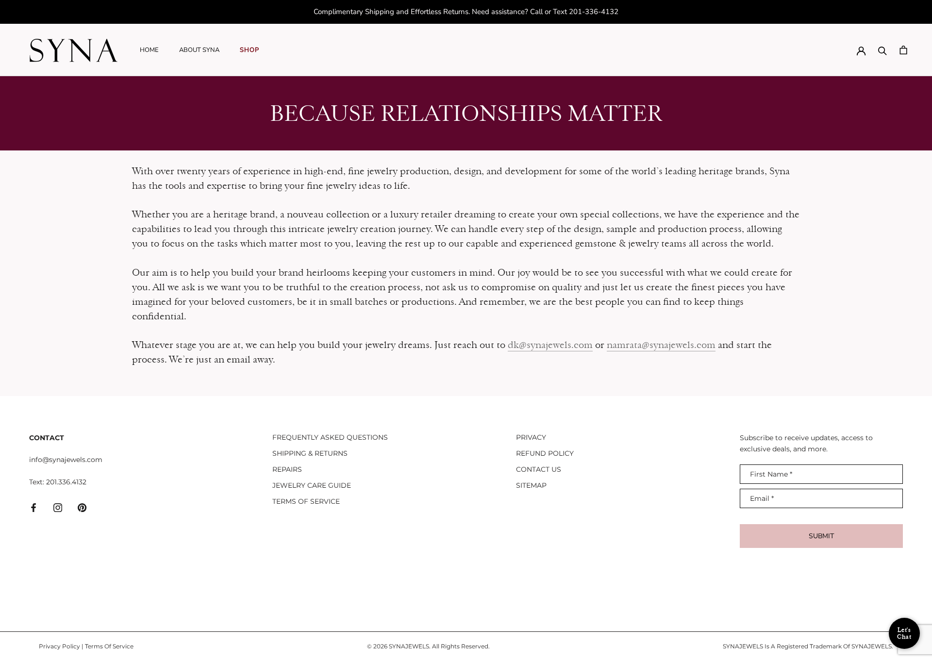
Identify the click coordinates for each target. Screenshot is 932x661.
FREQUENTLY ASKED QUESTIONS (330, 437)
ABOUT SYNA (199, 50)
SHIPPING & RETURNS (310, 453)
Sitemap (531, 485)
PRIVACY (531, 437)
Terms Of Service (109, 646)
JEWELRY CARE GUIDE (311, 485)
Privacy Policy (59, 646)
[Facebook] (33, 506)
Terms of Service (306, 501)
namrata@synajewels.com (661, 345)
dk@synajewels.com (550, 345)
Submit (821, 536)
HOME (149, 50)
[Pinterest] (82, 506)
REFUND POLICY (545, 453)
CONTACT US (538, 469)
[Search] (882, 50)
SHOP (249, 50)
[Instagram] (57, 506)
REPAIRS (287, 469)
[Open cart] (903, 50)
